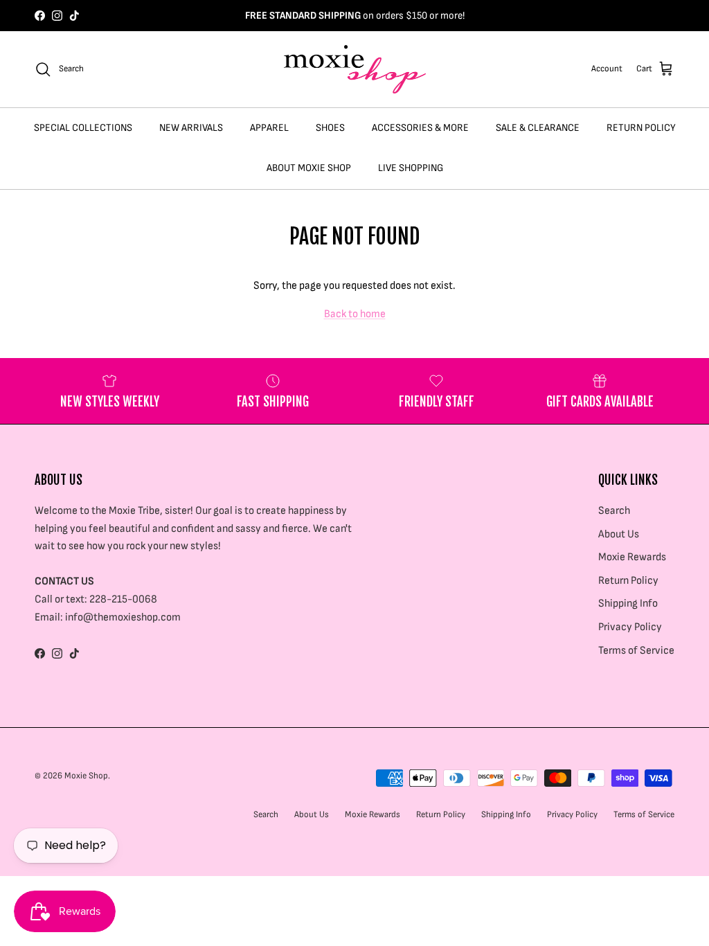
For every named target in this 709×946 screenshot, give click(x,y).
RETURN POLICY (641, 127)
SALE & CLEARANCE (538, 127)
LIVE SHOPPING (410, 168)
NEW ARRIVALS (191, 127)
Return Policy (628, 580)
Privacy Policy (630, 627)
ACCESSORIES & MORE (420, 127)
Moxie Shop (86, 775)
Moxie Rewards (632, 557)
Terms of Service (636, 650)
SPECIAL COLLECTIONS (83, 127)
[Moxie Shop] (355, 69)
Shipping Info (628, 603)
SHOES (330, 127)
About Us (618, 534)
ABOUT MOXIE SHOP (309, 168)
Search (614, 510)
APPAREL (269, 127)
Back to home (355, 314)
